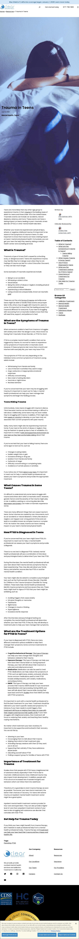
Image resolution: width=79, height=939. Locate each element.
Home (2, 11)
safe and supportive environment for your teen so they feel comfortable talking (26, 434)
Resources (10, 11)
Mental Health (7, 115)
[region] (39, 929)
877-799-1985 (68, 7)
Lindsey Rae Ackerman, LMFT (64, 232)
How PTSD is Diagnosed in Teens (65, 264)
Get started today (52, 7)
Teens (16, 115)
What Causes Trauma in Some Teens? (66, 259)
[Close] (76, 923)
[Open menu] (78, 7)
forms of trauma (27, 300)
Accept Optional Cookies (47, 935)
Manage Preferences (10, 935)
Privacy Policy (55, 931)
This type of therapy (40, 653)
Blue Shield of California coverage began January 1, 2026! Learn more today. (39, 2)
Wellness (61, 315)
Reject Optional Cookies (67, 935)
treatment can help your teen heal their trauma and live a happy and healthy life (26, 832)
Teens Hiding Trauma (67, 254)
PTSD (14, 843)
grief (9, 294)
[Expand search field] (39, 7)
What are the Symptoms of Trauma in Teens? (66, 248)
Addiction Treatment (66, 301)
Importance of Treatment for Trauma (64, 276)
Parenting (7, 843)
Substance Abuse (65, 310)
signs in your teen (29, 472)
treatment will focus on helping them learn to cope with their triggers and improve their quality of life (25, 711)
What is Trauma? (64, 244)
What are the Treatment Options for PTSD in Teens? (65, 269)
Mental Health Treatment (63, 307)
